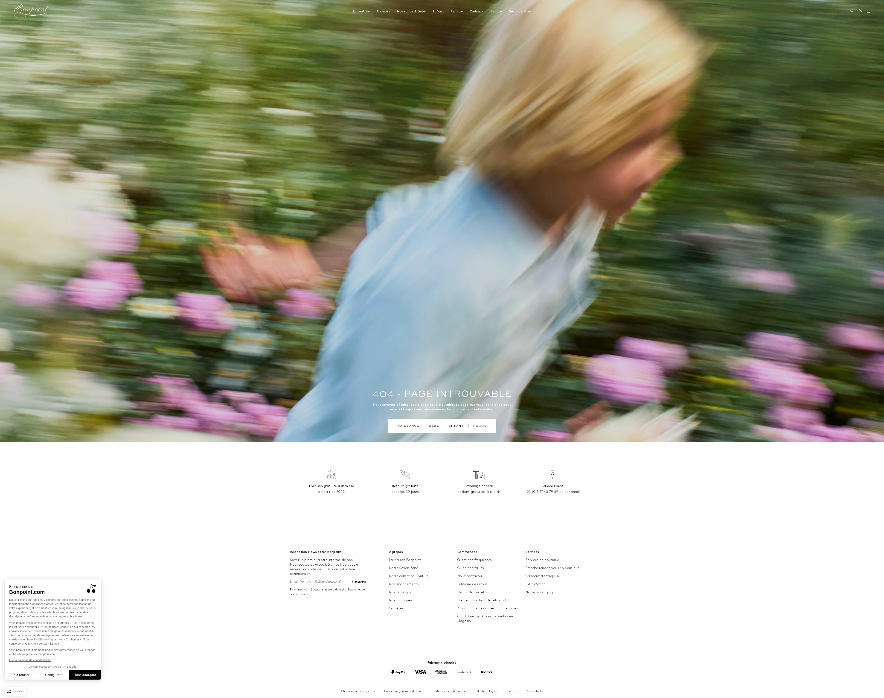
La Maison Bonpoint (405, 559)
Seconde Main (520, 11)
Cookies (513, 691)
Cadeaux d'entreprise (543, 576)
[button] (852, 11)
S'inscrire (359, 581)
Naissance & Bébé (411, 11)
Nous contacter (470, 576)
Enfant (438, 11)
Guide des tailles (470, 568)
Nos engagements (404, 584)
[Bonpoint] (31, 11)
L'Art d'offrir (535, 584)
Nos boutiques (401, 600)
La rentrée (361, 11)
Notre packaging (539, 592)
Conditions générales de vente (403, 691)
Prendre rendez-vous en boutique (552, 568)
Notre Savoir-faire (403, 568)
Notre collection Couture (409, 576)
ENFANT (456, 426)
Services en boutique (542, 559)
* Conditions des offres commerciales (487, 608)
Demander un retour (473, 592)
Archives (383, 11)
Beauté (496, 11)
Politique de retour (472, 584)
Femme (457, 11)
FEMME (480, 426)
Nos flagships (400, 592)
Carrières (396, 608)
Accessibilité (534, 691)
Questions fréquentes (474, 559)
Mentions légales (487, 691)
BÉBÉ (434, 426)
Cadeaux (476, 11)
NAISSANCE (408, 426)
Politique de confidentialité (450, 691)
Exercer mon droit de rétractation (484, 600)
